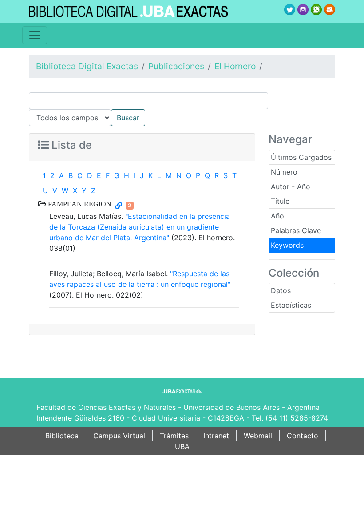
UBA (182, 446)
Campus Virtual (119, 435)
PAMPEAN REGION (78, 203)
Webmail (258, 435)
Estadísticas (291, 305)
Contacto (302, 435)
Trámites (174, 435)
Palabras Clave (296, 230)
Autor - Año (290, 186)
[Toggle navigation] (34, 35)
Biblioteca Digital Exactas (87, 66)
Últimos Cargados (301, 157)
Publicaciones (176, 66)
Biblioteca (62, 435)
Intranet (216, 435)
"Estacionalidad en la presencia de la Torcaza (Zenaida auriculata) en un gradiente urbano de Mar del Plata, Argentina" (139, 227)
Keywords (287, 245)
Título (280, 201)
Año (277, 215)
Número (284, 171)
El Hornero (235, 66)
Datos (281, 290)
